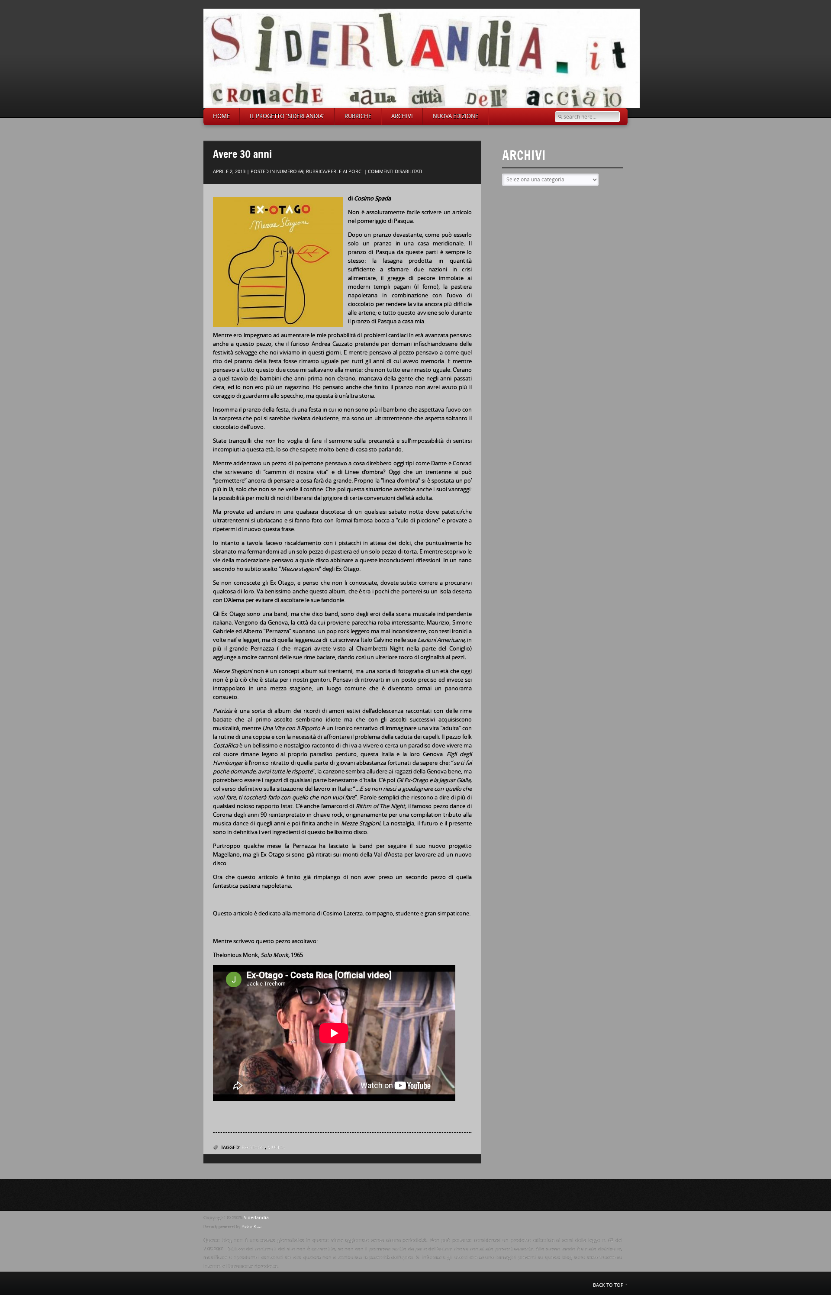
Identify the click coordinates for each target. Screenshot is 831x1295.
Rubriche (358, 116)
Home (221, 116)
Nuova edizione (455, 116)
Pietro (247, 1226)
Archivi (402, 116)
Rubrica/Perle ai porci (334, 171)
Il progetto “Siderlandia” (287, 116)
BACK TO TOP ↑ (610, 1285)
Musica (276, 1147)
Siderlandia (256, 1218)
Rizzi (257, 1226)
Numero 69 (289, 171)
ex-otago (253, 1147)
